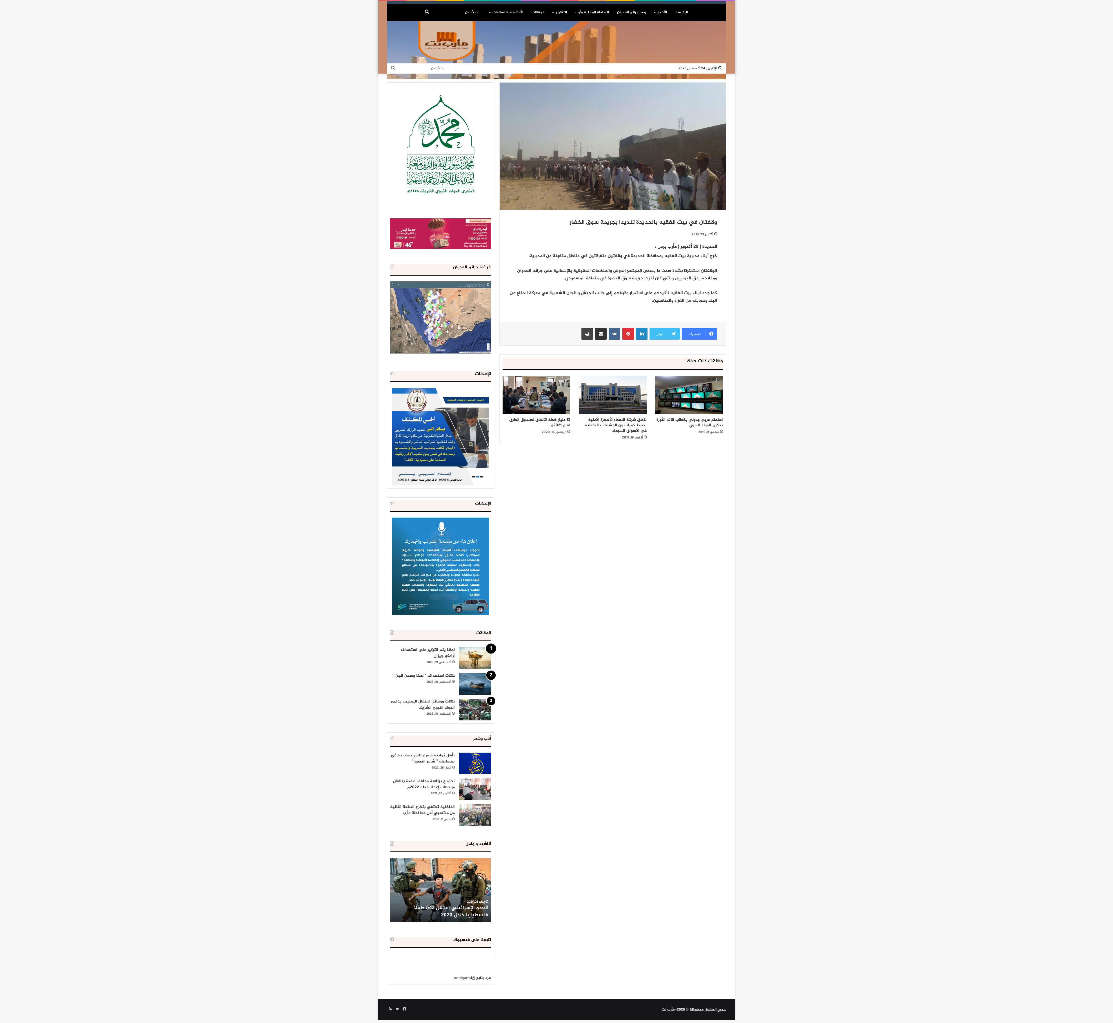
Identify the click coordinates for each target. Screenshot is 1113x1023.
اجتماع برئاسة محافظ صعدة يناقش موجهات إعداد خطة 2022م (424, 784)
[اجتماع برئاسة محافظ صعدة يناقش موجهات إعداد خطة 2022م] (475, 789)
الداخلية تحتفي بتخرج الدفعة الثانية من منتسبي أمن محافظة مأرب (422, 810)
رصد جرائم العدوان (631, 12)
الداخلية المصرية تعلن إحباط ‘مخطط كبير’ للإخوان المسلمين (441, 912)
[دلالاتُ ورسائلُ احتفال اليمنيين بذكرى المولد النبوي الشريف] (475, 709)
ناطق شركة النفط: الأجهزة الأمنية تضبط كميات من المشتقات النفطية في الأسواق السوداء (616, 425)
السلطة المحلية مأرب (592, 12)
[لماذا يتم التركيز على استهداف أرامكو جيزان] (475, 658)
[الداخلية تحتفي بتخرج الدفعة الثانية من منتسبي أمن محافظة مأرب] (475, 815)
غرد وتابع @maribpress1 (472, 978)
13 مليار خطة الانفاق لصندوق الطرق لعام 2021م (539, 422)
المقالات (538, 12)
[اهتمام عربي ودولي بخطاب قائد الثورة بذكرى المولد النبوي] (689, 395)
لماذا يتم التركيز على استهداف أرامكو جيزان (428, 653)
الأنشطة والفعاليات (507, 12)
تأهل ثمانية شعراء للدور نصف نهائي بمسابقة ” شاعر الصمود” (423, 758)
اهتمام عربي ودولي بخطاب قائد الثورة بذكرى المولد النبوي (689, 422)
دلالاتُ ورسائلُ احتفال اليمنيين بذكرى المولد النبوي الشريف (423, 704)
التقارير (561, 12)
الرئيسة (681, 12)
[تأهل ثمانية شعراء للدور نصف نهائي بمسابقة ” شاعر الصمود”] (475, 763)
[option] (440, 890)
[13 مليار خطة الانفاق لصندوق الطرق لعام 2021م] (536, 395)
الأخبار (662, 12)
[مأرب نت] (556, 49)
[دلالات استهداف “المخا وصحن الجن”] (475, 684)
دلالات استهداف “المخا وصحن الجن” (424, 675)
